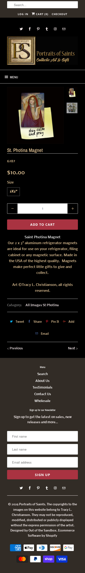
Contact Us (42, 394)
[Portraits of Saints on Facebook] (30, 29)
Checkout (59, 14)
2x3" (13, 191)
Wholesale (42, 401)
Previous (16, 348)
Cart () (41, 14)
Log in (23, 14)
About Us (42, 381)
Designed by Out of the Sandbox (33, 530)
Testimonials (42, 387)
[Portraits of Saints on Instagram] (55, 29)
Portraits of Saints (32, 504)
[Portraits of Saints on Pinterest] (38, 29)
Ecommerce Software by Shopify (51, 533)
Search (42, 374)
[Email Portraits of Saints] (64, 29)
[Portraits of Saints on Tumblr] (47, 29)
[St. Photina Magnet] (35, 115)
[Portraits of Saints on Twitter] (21, 29)
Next (72, 348)
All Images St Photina (42, 305)
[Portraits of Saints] (42, 51)
